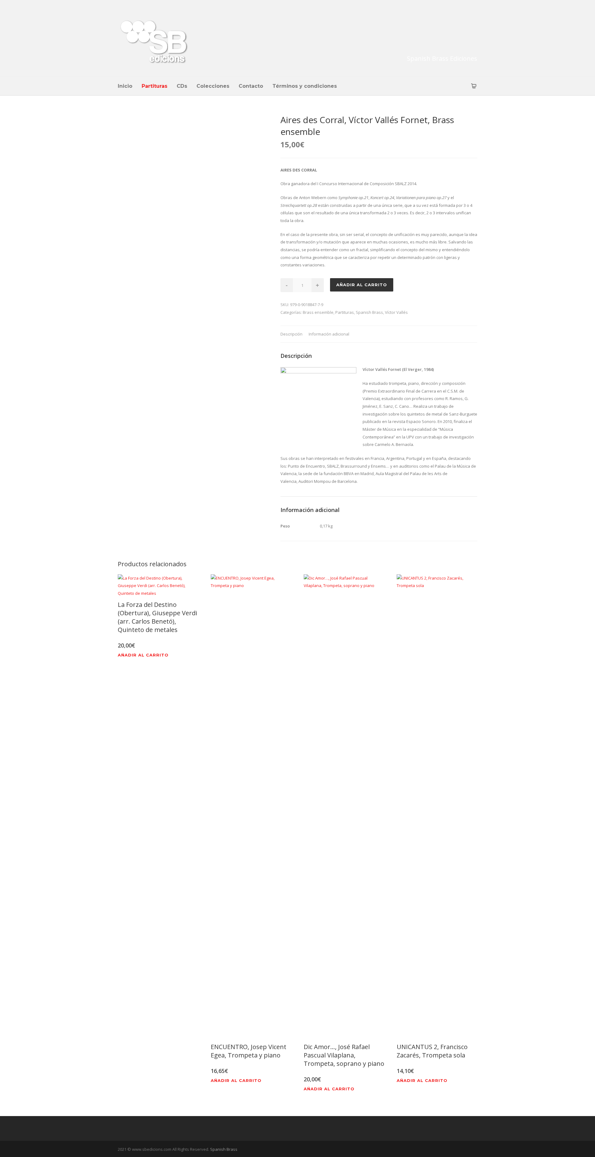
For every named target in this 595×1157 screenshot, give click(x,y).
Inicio (125, 86)
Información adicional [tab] (329, 334)
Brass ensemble (318, 312)
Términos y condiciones (304, 86)
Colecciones (212, 86)
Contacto (251, 86)
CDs (182, 86)
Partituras (154, 86)
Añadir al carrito (361, 284)
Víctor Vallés (396, 312)
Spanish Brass (369, 312)
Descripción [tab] (291, 334)
